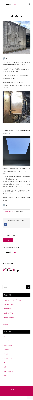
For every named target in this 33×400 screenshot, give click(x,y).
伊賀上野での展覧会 (9, 317)
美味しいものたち (8, 371)
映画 (5, 367)
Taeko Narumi (8, 211)
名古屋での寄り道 (8, 313)
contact (8, 240)
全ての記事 (5, 324)
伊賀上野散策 (7, 308)
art (4, 336)
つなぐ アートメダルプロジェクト (13, 300)
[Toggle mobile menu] (29, 4)
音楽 (5, 375)
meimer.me (19, 389)
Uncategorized (8, 345)
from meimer (7, 341)
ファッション (7, 354)
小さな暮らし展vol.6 (9, 304)
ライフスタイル (8, 358)
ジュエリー (6, 349)
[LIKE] (4, 58)
